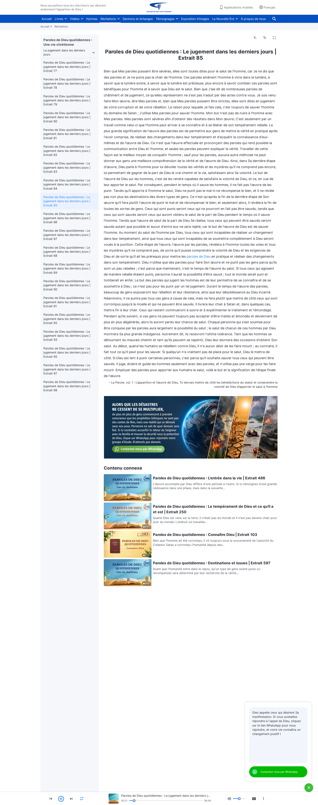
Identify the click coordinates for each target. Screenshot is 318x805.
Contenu (112, 38)
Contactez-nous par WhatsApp (279, 771)
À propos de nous (253, 19)
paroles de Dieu (199, 256)
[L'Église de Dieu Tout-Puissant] (159, 7)
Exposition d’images (195, 19)
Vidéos (75, 19)
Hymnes (91, 19)
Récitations (108, 19)
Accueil (47, 19)
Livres (59, 19)
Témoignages (165, 19)
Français (269, 7)
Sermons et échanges (138, 19)
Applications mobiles (238, 7)
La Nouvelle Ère (223, 19)
